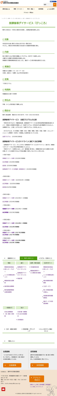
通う (24, 18)
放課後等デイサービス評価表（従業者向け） (14, 169)
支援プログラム (7, 136)
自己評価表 (5, 162)
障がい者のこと (19, 18)
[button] (11, 258)
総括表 (4, 165)
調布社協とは (6, 9)
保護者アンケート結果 (8, 158)
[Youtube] (3, 389)
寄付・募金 (30, 9)
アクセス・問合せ (28, 12)
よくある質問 (50, 9)
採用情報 (41, 9)
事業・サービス (18, 9)
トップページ (4, 18)
